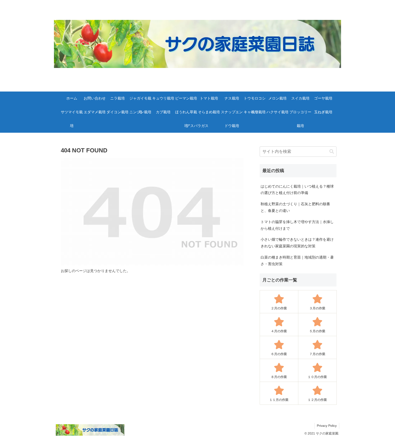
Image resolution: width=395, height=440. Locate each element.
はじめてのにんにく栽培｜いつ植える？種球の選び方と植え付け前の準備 (297, 189)
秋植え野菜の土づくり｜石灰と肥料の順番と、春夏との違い (295, 207)
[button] (332, 151)
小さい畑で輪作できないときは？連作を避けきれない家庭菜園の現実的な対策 (297, 243)
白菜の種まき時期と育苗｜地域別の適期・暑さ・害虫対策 (297, 260)
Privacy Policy (327, 425)
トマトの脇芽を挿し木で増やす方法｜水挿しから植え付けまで (297, 225)
